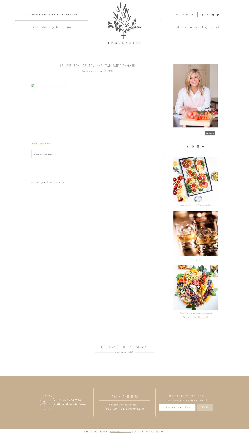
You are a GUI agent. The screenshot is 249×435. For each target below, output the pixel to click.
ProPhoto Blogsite (120, 432)
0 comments (41, 143)
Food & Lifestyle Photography (195, 205)
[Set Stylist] (195, 233)
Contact (215, 27)
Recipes (194, 27)
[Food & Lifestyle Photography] (195, 179)
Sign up (205, 407)
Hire (69, 27)
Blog (204, 27)
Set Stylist (195, 259)
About (45, 27)
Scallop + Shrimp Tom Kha (50, 182)
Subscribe (181, 27)
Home (35, 27)
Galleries (57, 27)
